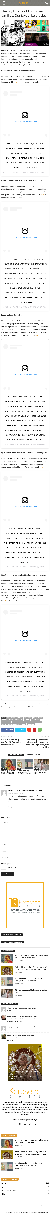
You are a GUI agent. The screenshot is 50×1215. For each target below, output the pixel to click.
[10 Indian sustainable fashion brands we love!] (41, 764)
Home (7, 1206)
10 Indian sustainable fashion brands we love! (40, 772)
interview (24, 722)
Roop (9, 1035)
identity (27, 720)
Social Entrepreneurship (9, 1190)
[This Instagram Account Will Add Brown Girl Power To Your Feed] (8, 764)
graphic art (18, 720)
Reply (10, 807)
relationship (38, 722)
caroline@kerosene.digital (29, 1120)
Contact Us (25, 1209)
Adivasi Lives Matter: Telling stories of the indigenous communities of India (30, 968)
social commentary (14, 724)
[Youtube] (35, 1124)
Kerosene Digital (28, 172)
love (30, 722)
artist (13, 717)
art (8, 717)
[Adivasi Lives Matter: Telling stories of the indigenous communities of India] (7, 970)
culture (4, 720)
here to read (19, 82)
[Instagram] (20, 1124)
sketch (4, 724)
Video (3, 1194)
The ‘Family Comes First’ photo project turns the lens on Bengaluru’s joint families (37, 743)
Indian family (6, 722)
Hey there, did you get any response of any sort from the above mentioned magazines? (22, 1037)
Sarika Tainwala (12, 1016)
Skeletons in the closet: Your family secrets (25, 791)
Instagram (15, 722)
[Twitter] (30, 1124)
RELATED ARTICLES (16, 755)
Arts (12, 1206)
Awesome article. (28, 1027)
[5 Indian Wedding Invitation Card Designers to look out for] (25, 764)
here (42, 195)
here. (37, 335)
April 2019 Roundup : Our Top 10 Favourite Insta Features (11, 742)
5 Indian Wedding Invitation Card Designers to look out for (24, 773)
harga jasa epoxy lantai (14, 1027)
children (19, 717)
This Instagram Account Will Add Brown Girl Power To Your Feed (8, 772)
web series (31, 724)
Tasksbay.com (43, 1212)
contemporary (37, 717)
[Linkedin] (25, 1124)
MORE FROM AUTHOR (33, 755)
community (27, 717)
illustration (35, 720)
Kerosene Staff (13, 1076)
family (11, 720)
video (24, 724)
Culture (4, 768)
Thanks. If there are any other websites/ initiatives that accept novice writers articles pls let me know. (22, 1019)
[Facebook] (15, 1124)
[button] (46, 3)
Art (19, 768)
